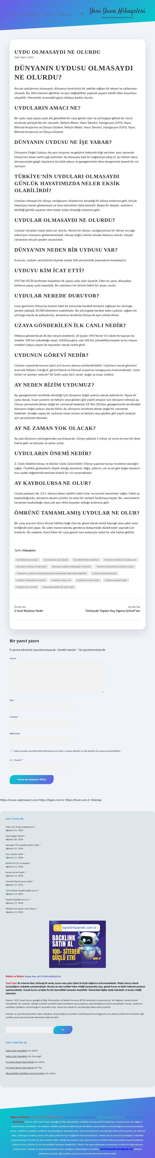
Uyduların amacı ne (61, 580)
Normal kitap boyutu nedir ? (19, 881)
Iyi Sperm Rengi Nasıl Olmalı (20, 1062)
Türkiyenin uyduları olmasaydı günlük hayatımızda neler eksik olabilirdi (51, 573)
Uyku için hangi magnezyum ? (20, 827)
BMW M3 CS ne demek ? (18, 863)
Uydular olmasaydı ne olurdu (31, 580)
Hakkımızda (65, 14)
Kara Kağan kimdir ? (15, 836)
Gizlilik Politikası (31, 14)
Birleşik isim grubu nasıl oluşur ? (21, 909)
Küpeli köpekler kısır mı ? (18, 899)
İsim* (12, 700)
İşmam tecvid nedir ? (16, 872)
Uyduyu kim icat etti (27, 587)
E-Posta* (14, 717)
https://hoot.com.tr (77, 800)
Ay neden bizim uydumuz (86, 560)
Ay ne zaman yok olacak (56, 560)
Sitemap (96, 800)
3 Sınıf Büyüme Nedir (28, 610)
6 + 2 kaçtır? (16, 760)
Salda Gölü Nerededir (16, 1051)
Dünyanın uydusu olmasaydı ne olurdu (71, 566)
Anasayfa (14, 14)
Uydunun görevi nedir (116, 580)
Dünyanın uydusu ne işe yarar (31, 566)
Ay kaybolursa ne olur (27, 560)
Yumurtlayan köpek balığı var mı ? (22, 890)
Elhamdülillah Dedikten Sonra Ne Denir (25, 1073)
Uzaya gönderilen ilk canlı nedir (58, 587)
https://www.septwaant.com (19, 800)
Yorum (13, 658)
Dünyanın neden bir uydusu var (120, 560)
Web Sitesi (15, 733)
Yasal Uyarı (49, 14)
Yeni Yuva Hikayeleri (117, 11)
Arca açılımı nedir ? (15, 854)
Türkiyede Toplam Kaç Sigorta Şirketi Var (112, 610)
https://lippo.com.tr (51, 800)
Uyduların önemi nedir (88, 580)
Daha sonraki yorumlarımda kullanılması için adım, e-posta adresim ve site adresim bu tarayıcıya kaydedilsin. (67, 751)
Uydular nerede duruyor (104, 573)
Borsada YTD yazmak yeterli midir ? (23, 845)
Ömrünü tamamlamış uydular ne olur (115, 566)
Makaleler (29, 550)
